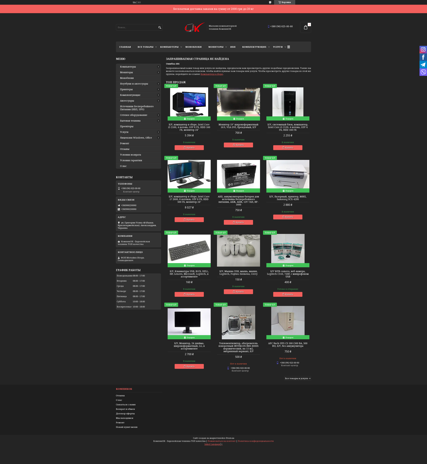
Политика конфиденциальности (256, 441)
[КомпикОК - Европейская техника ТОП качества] (195, 27)
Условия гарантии (131, 160)
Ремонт (124, 143)
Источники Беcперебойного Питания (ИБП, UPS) (137, 108)
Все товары (145, 46)
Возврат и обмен (125, 408)
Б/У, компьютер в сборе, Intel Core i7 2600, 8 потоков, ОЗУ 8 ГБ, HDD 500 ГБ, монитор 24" (189, 199)
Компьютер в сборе (212, 74)
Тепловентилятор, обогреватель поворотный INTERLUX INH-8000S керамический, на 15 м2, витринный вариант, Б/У (239, 347)
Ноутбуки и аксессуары (134, 83)
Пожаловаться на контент (222, 441)
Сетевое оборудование (133, 115)
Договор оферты (125, 413)
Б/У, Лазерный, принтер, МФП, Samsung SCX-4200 (287, 198)
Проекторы (126, 126)
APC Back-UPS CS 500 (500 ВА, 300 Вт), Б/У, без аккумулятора (287, 344)
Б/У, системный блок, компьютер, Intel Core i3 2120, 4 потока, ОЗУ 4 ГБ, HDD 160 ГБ (288, 127)
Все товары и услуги (296, 378)
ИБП (233, 46)
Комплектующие (254, 46)
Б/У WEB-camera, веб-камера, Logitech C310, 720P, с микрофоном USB (288, 274)
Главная (125, 46)
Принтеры (126, 89)
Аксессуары (127, 100)
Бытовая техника (130, 120)
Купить (191, 147)
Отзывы (124, 149)
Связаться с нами (126, 404)
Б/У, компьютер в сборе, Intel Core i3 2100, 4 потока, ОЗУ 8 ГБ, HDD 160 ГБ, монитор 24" (189, 127)
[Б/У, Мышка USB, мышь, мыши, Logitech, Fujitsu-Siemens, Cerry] (238, 250)
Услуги (278, 46)
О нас (123, 166)
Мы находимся (124, 417)
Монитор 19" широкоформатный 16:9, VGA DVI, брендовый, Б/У (238, 126)
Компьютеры (169, 46)
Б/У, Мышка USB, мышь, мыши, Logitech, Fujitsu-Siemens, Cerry (239, 272)
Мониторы (216, 46)
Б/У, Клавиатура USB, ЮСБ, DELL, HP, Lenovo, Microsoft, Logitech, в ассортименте (189, 274)
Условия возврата (130, 154)
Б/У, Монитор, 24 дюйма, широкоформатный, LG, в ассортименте (189, 346)
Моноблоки (193, 46)
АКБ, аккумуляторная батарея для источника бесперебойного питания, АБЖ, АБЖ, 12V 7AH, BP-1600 (238, 200)
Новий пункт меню (127, 426)
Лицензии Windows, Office (136, 137)
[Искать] (160, 28)
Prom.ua (230, 438)
